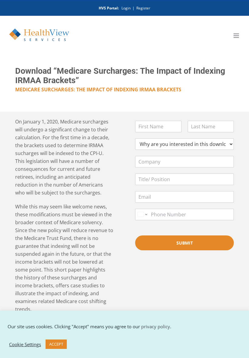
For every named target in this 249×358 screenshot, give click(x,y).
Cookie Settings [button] (25, 344)
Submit (184, 243)
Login (126, 8)
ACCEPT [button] (56, 344)
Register (143, 8)
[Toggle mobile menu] (237, 35)
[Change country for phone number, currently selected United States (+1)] (142, 214)
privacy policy (155, 326)
